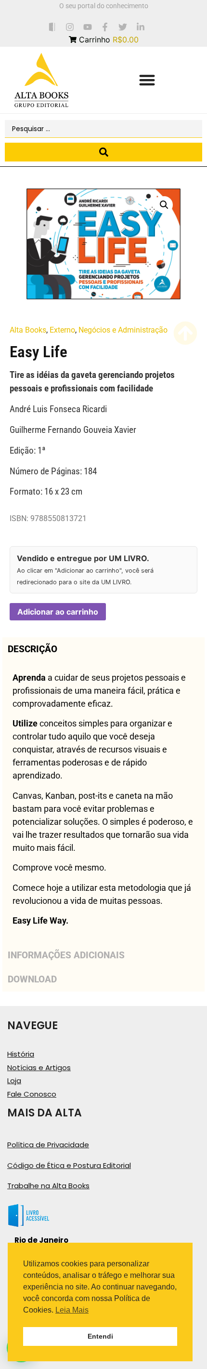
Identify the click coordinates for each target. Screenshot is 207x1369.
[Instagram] (70, 27)
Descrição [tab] (32, 649)
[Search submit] (103, 152)
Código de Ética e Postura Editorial (69, 1165)
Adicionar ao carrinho (57, 612)
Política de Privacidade (48, 1145)
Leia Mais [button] (72, 1310)
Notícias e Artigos (39, 1067)
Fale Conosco (31, 1094)
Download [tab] (32, 979)
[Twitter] (123, 27)
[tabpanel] (103, 802)
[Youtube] (87, 27)
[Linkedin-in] (141, 27)
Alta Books (28, 330)
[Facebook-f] (105, 27)
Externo (62, 330)
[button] (147, 80)
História (20, 1054)
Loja (14, 1080)
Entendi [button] (100, 1336)
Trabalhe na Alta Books (48, 1186)
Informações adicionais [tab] (66, 955)
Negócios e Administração (123, 330)
